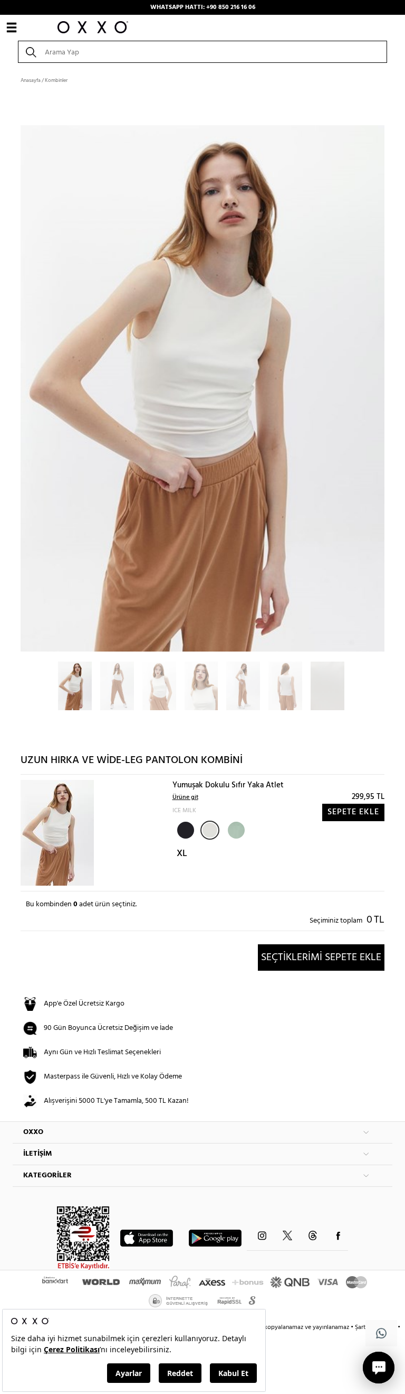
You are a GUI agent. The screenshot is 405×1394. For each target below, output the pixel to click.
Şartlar (364, 1327)
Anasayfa (31, 80)
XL (182, 853)
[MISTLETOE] (235, 829)
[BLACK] (184, 829)
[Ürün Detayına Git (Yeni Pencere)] (57, 833)
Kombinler (56, 80)
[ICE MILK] (209, 830)
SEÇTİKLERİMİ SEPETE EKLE (321, 957)
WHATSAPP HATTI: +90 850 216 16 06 (202, 7)
